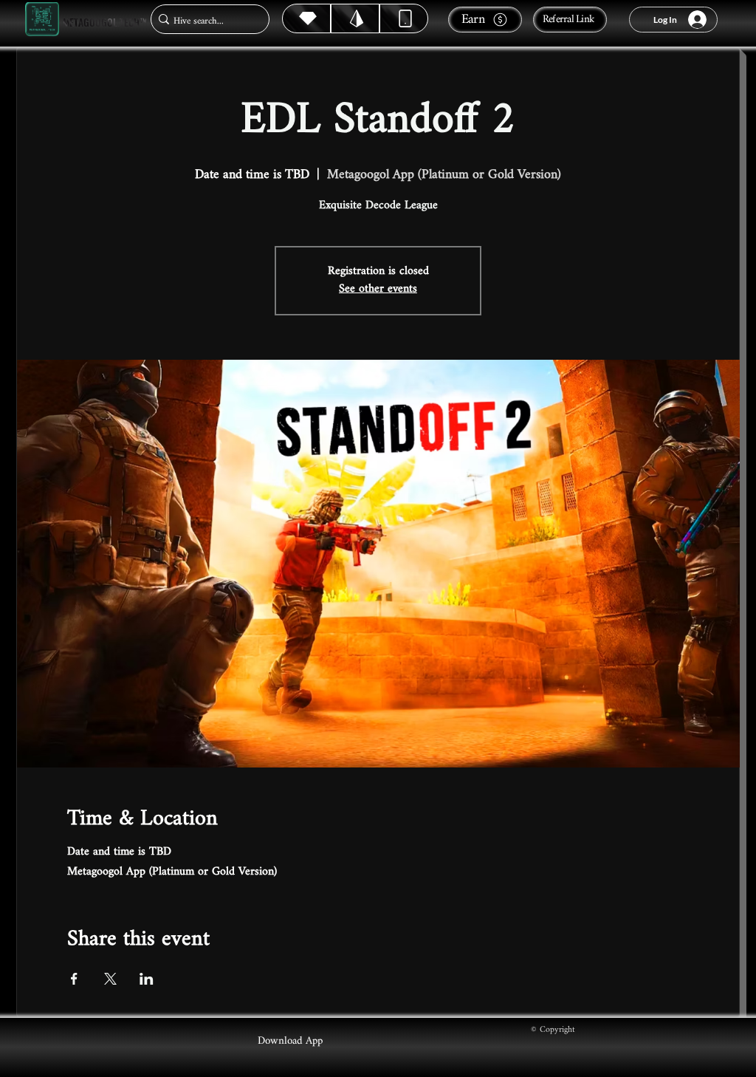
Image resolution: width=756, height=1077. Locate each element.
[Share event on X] (110, 979)
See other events (378, 289)
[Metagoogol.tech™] (42, 19)
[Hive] (306, 18)
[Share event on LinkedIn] (147, 979)
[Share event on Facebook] (74, 979)
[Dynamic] (403, 18)
